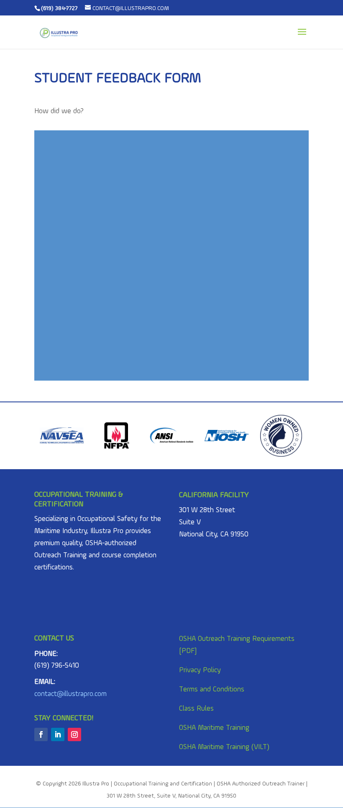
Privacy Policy (200, 670)
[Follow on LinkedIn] (57, 734)
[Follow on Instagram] (74, 734)
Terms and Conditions (211, 689)
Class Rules (196, 708)
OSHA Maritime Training (214, 728)
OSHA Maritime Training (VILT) (224, 747)
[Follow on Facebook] (41, 734)
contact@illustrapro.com (70, 694)
